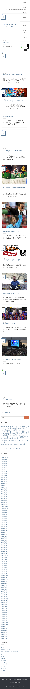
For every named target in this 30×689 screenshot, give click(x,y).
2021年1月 (4, 481)
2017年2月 (4, 571)
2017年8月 (4, 559)
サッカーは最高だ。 (8, 116)
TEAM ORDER (24, 18)
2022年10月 (4, 457)
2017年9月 (4, 557)
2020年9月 (4, 487)
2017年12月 (4, 552)
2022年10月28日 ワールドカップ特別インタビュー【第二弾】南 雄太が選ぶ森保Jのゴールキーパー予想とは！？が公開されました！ (15, 428)
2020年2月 (4, 501)
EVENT (3, 653)
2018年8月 (4, 536)
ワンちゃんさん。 (8, 399)
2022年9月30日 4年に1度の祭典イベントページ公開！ (14, 441)
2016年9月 (4, 581)
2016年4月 (4, 591)
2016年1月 (4, 597)
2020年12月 (4, 483)
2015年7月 (4, 608)
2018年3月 (4, 546)
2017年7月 (4, 561)
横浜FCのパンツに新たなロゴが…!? (12, 74)
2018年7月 (4, 538)
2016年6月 (4, 587)
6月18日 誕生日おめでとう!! (11, 231)
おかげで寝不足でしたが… (10, 323)
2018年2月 (4, 548)
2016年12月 (4, 575)
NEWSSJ (3, 659)
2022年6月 (4, 461)
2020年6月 (4, 493)
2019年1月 (4, 526)
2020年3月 (4, 499)
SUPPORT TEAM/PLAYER (22, 679)
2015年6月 (4, 610)
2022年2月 (4, 463)
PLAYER (3, 661)
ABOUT (24, 12)
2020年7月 (4, 491)
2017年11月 (4, 554)
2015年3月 (4, 616)
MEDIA (3, 657)
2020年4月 (4, 497)
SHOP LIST (24, 31)
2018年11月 (4, 530)
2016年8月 (4, 583)
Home (24, 2)
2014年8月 (4, 630)
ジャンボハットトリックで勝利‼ (12, 359)
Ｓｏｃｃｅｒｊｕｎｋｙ (12, 449)
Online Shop (25, 38)
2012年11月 (4, 638)
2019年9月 (4, 510)
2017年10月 (4, 555)
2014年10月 (4, 626)
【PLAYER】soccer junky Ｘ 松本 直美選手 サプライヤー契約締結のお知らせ (14, 437)
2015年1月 (4, 620)
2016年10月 (4, 579)
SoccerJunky (4, 664)
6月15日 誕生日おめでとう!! (11, 293)
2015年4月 (4, 614)
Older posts (7, 412)
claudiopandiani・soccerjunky (9, 651)
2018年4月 (4, 544)
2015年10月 (4, 603)
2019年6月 (4, 516)
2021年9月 (4, 471)
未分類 (3, 670)
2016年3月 (4, 593)
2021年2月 (4, 479)
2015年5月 (4, 612)
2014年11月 (4, 624)
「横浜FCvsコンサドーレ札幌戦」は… (13, 101)
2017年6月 (4, 563)
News (24, 7)
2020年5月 (4, 495)
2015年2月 (4, 618)
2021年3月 (4, 477)
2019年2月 (4, 524)
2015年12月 (4, 599)
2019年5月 (4, 518)
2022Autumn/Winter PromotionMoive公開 (13, 444)
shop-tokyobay (5, 662)
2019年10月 (4, 508)
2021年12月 (4, 467)
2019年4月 (4, 520)
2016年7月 (4, 585)
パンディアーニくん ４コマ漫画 (11, 260)
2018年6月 (4, 540)
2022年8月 (4, 459)
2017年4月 (4, 567)
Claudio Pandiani (5, 649)
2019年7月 (4, 514)
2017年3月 (4, 569)
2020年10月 (4, 485)
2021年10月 (4, 469)
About (10, 679)
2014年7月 (4, 632)
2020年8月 (4, 489)
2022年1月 (4, 465)
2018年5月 (4, 542)
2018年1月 (4, 550)
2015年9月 (4, 604)
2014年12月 (4, 622)
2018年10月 (4, 532)
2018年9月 (4, 534)
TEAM (3, 666)
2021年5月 (4, 473)
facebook (4, 655)
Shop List (12, 682)
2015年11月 (4, 601)
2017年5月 (4, 565)
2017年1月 (4, 573)
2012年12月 (4, 636)
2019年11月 (4, 506)
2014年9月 (4, 628)
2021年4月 (4, 475)
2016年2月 (4, 595)
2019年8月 (4, 512)
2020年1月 (4, 503)
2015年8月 (4, 606)
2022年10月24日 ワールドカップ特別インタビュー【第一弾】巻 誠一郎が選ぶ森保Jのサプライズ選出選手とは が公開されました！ (15, 433)
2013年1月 (4, 634)
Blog (4, 73)
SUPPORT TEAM (25, 24)
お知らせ (3, 668)
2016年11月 (4, 577)
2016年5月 (4, 589)
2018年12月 (4, 528)
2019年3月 (4, 522)
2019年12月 (4, 505)
